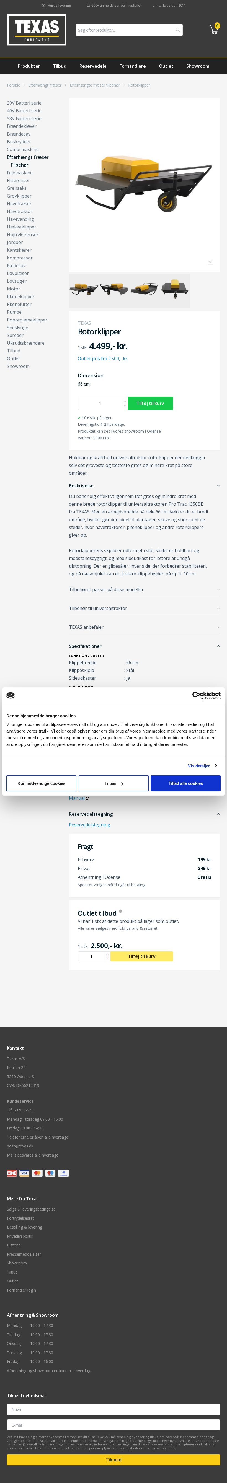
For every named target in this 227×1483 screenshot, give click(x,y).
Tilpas (110, 783)
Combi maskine (23, 149)
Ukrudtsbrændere (26, 343)
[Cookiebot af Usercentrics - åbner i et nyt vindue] (196, 695)
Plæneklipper (21, 297)
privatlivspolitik (163, 1448)
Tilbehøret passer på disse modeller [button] (106, 589)
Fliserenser (18, 180)
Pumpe (14, 312)
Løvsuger (17, 281)
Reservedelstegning (89, 825)
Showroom (197, 66)
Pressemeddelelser (24, 1254)
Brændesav (18, 134)
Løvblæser (18, 273)
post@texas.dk (20, 1146)
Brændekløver (22, 126)
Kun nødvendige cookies (41, 783)
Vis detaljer (199, 765)
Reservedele (93, 66)
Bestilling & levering (24, 1227)
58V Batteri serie (24, 118)
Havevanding (20, 219)
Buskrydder (19, 142)
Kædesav (16, 266)
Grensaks (17, 188)
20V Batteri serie (24, 103)
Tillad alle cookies (186, 783)
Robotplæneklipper (27, 320)
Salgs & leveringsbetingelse (31, 1209)
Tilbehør (19, 165)
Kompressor (20, 258)
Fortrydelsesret (20, 1218)
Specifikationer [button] (85, 646)
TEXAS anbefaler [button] (86, 627)
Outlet (166, 66)
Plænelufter (19, 304)
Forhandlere (133, 66)
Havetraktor (19, 211)
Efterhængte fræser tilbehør (95, 85)
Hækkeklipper (21, 227)
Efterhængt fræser (44, 85)
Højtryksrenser (22, 235)
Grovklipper (19, 196)
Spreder (15, 335)
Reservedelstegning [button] (91, 814)
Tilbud (59, 66)
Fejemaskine (20, 173)
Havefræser (19, 204)
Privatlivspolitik (20, 1236)
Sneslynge (17, 327)
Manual (77, 798)
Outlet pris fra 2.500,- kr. (103, 358)
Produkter (29, 66)
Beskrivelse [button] (81, 486)
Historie (14, 1245)
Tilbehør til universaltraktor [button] (98, 608)
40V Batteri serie (24, 111)
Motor (13, 289)
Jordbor (15, 242)
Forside (13, 85)
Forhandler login (21, 1290)
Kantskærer (19, 250)
